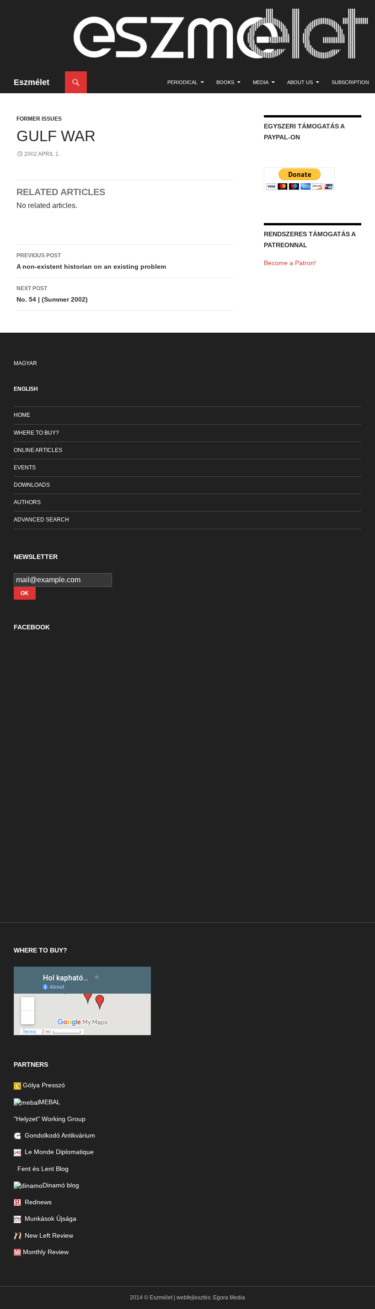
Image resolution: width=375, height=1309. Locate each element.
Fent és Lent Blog (41, 1168)
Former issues (39, 119)
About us (300, 82)
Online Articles (38, 450)
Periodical (182, 82)
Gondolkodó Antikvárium (58, 1135)
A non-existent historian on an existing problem (91, 261)
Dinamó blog (61, 1185)
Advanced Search (41, 519)
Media (260, 82)
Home (22, 415)
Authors (27, 502)
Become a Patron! (290, 262)
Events (25, 467)
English (26, 389)
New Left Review (47, 1235)
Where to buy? (36, 433)
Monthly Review (45, 1252)
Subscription (350, 82)
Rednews (36, 1202)
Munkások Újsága (48, 1218)
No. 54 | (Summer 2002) (52, 294)
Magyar (25, 363)
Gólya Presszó (43, 1085)
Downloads (32, 485)
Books (225, 82)
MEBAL (49, 1102)
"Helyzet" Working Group (50, 1119)
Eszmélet (31, 82)
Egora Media (229, 1297)
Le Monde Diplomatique (57, 1151)
